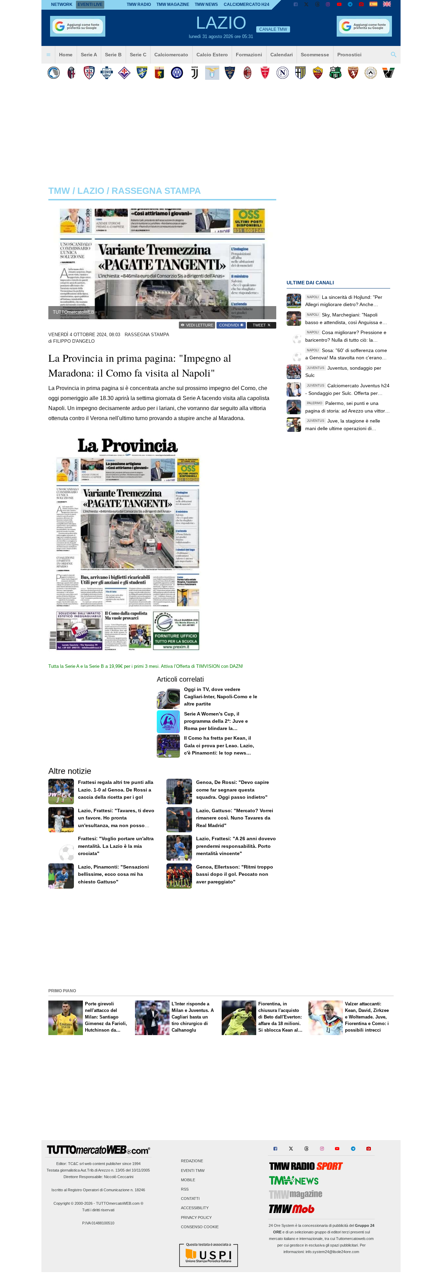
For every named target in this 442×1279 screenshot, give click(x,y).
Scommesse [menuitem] (315, 54)
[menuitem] (48, 55)
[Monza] (265, 73)
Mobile (188, 1180)
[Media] (361, 5)
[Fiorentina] (124, 73)
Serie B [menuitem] (113, 54)
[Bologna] (71, 73)
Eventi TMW (192, 1170)
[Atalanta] (54, 73)
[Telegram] (350, 5)
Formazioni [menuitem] (249, 54)
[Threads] (318, 5)
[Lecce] (230, 73)
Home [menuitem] (66, 54)
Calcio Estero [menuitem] (212, 54)
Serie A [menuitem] (89, 54)
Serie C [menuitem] (138, 54)
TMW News (206, 4)
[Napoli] (283, 73)
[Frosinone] (142, 73)
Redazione (192, 1161)
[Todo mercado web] (373, 4)
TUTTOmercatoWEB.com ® (119, 1203)
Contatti (190, 1199)
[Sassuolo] (335, 73)
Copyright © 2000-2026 (73, 1203)
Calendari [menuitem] (281, 54)
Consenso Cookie (200, 1227)
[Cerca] (393, 55)
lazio (90, 191)
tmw (59, 191)
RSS (185, 1189)
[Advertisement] (221, 937)
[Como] (106, 73)
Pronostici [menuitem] (349, 54)
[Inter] (177, 73)
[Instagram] (328, 5)
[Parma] (300, 73)
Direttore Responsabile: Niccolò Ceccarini (98, 1177)
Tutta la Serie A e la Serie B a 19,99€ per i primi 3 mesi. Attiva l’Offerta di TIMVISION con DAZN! (145, 666)
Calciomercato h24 (246, 4)
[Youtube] (339, 5)
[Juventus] (195, 73)
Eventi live (90, 4)
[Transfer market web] (387, 4)
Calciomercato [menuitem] (171, 54)
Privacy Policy (196, 1217)
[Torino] (353, 73)
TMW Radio (139, 4)
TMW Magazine (172, 4)
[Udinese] (371, 73)
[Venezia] (388, 73)
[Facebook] (295, 5)
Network (62, 4)
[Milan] (247, 73)
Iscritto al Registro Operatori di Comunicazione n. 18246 (98, 1190)
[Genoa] (159, 73)
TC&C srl (76, 1164)
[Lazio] (212, 73)
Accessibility (195, 1208)
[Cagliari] (89, 73)
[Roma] (318, 73)
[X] (306, 5)
